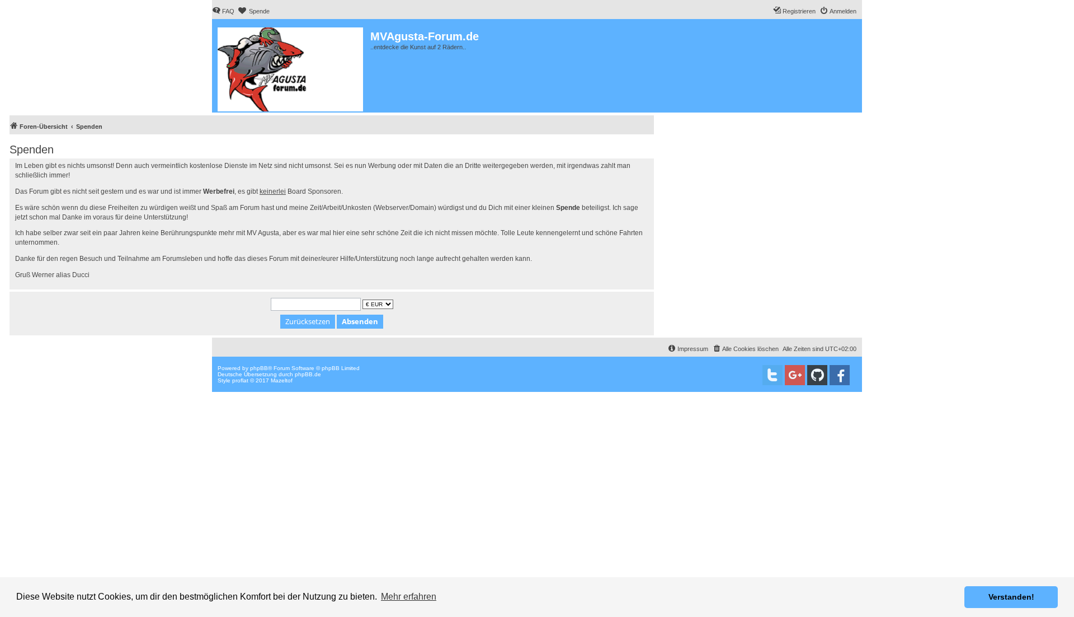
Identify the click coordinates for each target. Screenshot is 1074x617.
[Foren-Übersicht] (291, 67)
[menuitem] (223, 11)
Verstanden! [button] (1011, 596)
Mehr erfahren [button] (408, 596)
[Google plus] (795, 375)
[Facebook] (840, 375)
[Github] (817, 375)
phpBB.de (308, 374)
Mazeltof (282, 380)
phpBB (259, 368)
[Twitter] (772, 375)
